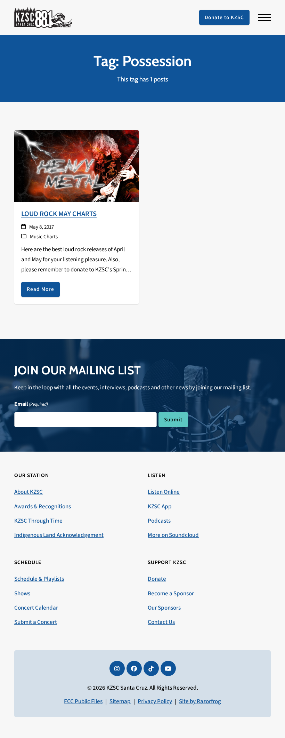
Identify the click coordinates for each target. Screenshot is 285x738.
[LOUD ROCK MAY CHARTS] (76, 165)
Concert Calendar (36, 608)
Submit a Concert (35, 622)
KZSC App (160, 506)
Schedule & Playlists (39, 579)
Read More (40, 289)
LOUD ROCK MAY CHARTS (59, 214)
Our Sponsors (164, 608)
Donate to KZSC (224, 17)
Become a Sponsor (171, 593)
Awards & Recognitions (42, 506)
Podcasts (159, 521)
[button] (264, 17)
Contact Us (161, 622)
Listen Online (164, 492)
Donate (157, 579)
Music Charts (44, 236)
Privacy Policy (155, 701)
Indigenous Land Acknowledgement (59, 535)
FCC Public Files (83, 701)
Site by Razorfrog (200, 701)
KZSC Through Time (38, 521)
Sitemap (120, 701)
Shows (22, 593)
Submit (173, 419)
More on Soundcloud (173, 535)
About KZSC (28, 492)
